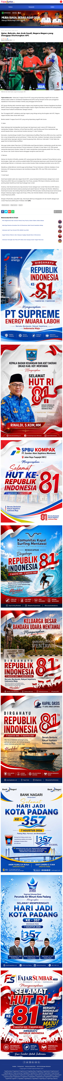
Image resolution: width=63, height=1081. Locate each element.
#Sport (20, 205)
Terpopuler (31, 7)
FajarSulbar (30, 1075)
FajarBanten (33, 1073)
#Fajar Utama (14, 205)
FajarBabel (26, 1073)
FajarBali (20, 1078)
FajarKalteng (40, 1076)
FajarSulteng (38, 1075)
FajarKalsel (48, 1076)
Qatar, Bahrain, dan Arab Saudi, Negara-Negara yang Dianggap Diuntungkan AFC (27, 34)
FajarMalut (35, 1078)
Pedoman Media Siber (30, 1066)
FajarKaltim (55, 1076)
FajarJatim (5, 1075)
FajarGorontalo (8, 1076)
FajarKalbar (32, 1076)
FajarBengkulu (8, 1073)
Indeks (52, 7)
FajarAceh (16, 1071)
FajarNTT (14, 1078)
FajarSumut (23, 1071)
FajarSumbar (8, 1071)
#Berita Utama (5, 205)
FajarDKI (40, 1073)
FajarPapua (42, 1078)
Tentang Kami (20, 1066)
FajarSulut (23, 1075)
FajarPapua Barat (52, 1078)
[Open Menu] (61, 2)
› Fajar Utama (14, 30)
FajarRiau (39, 1071)
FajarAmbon (17, 1076)
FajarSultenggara (48, 1075)
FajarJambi (46, 1071)
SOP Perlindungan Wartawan (44, 1066)
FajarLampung (17, 1073)
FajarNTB (8, 1078)
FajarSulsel (57, 1075)
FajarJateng (55, 1073)
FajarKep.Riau (32, 1071)
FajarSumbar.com (37, 1068)
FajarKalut (25, 1076)
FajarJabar (47, 1073)
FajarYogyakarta (14, 1075)
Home (2, 30)
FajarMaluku (27, 1078)
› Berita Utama (7, 30)
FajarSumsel (54, 1071)
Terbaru (10, 7)
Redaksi (14, 1066)
